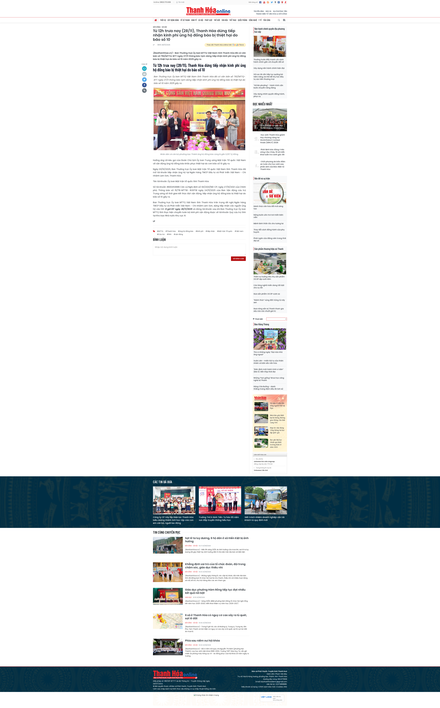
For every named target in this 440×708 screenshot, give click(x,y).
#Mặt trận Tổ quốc (224, 231)
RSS (285, 687)
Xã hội (200, 20)
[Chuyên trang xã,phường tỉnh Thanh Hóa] (282, 2)
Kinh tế (194, 20)
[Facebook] (260, 2)
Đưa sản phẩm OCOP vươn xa (267, 294)
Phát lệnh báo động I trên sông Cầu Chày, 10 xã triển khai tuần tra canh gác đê (272, 152)
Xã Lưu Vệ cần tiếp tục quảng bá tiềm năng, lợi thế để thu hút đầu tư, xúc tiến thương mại (269, 76)
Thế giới (217, 20)
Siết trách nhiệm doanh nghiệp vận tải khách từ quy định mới (264, 518)
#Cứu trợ (161, 234)
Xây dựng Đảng (173, 20)
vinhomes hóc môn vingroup (264, 461)
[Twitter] (272, 2)
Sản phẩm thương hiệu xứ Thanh (268, 248)
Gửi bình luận (238, 259)
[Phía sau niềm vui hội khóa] (168, 648)
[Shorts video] (285, 2)
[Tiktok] (275, 2)
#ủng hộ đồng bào (185, 231)
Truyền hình (259, 11)
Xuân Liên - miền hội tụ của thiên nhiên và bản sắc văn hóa (268, 362)
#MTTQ (160, 231)
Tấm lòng (266, 20)
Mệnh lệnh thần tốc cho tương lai (268, 223)
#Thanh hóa (170, 231)
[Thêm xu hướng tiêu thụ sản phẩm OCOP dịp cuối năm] (270, 263)
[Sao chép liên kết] (144, 90)
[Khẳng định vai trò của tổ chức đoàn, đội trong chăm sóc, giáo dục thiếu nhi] (168, 572)
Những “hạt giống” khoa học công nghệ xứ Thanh (269, 379)
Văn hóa (225, 20)
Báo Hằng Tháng (261, 324)
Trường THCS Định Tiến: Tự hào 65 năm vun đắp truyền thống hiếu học (219, 518)
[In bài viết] (144, 74)
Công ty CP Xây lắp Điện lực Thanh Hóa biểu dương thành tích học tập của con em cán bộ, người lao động (173, 520)
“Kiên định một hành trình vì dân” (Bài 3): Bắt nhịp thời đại (268, 370)
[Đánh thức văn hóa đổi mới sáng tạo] (270, 193)
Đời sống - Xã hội (160, 27)
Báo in (268, 11)
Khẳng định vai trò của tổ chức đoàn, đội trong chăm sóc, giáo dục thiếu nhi (215, 566)
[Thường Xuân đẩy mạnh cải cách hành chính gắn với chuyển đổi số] (270, 46)
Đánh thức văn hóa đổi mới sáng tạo (268, 207)
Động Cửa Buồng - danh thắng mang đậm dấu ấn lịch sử (268, 387)
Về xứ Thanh (185, 20)
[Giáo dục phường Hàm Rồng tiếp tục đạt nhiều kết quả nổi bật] (168, 597)
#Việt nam (239, 231)
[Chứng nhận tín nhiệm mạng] (206, 695)
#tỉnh (169, 234)
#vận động (178, 234)
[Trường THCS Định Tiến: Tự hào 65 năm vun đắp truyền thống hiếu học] (220, 500)
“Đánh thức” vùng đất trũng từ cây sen (269, 301)
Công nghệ (253, 20)
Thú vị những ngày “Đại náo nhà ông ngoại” (268, 353)
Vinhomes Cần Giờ (261, 470)
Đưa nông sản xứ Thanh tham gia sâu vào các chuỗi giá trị (269, 309)
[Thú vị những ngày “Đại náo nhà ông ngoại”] (270, 339)
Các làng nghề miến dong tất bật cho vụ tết (269, 286)
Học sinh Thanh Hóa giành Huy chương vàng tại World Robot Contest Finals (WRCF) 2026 (272, 139)
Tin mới (181, 2)
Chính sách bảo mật (267, 687)
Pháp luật (208, 20)
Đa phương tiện (280, 11)
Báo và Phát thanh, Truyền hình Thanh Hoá (175, 674)
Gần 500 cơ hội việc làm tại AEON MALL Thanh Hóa (272, 126)
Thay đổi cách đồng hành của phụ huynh (269, 230)
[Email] (144, 68)
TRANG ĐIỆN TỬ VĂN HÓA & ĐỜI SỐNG (271, 14)
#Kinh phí (199, 231)
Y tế (260, 20)
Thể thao (232, 20)
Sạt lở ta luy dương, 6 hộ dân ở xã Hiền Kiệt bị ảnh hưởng (217, 540)
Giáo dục (188, 597)
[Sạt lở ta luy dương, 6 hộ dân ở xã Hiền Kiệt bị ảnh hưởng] (168, 546)
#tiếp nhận (210, 231)
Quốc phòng (242, 20)
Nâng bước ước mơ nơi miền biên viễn (268, 216)
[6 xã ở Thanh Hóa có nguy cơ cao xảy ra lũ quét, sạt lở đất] (168, 623)
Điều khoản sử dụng (249, 687)
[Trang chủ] (155, 20)
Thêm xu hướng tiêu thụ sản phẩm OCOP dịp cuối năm (269, 277)
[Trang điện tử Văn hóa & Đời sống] (279, 2)
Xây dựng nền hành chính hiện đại (269, 68)
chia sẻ (144, 64)
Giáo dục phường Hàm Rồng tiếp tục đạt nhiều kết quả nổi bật (215, 591)
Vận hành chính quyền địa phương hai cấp (269, 30)
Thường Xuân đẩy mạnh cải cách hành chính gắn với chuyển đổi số (269, 60)
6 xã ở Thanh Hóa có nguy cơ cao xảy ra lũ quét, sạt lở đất (216, 617)
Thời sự (163, 20)
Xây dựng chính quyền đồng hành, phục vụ (269, 95)
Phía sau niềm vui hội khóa (202, 640)
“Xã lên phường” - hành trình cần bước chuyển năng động (268, 86)
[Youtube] (264, 2)
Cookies (280, 687)
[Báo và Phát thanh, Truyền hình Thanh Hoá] (208, 11)
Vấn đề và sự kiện (262, 178)
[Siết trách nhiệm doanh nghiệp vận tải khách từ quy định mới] (266, 500)
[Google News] (268, 2)
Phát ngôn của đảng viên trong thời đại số (270, 239)
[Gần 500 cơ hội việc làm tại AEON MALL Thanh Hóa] (270, 119)
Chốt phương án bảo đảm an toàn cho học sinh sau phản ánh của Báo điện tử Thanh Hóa (272, 165)
